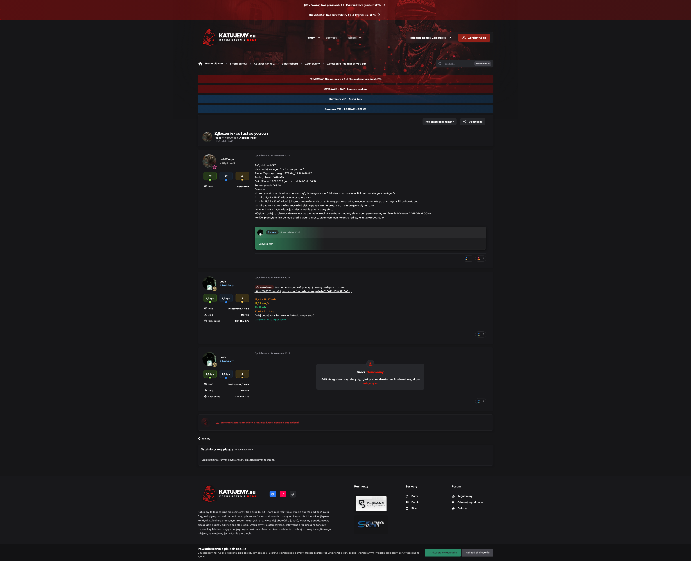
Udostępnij (475, 121)
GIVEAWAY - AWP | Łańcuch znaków (345, 89)
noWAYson (227, 159)
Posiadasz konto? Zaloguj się (428, 37)
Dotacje (462, 508)
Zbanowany (312, 63)
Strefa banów (238, 63)
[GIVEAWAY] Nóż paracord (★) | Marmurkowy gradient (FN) (342, 5)
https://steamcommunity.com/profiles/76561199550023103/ (347, 217)
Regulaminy (464, 496)
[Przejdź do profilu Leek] (260, 232)
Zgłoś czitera (290, 63)
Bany (414, 496)
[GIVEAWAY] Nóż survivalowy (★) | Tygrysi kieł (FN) (342, 15)
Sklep (414, 508)
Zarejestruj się (476, 37)
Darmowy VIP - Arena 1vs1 (345, 98)
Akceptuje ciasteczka (444, 552)
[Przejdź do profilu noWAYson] (207, 137)
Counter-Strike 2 (264, 63)
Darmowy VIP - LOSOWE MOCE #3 (345, 109)
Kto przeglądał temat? (439, 121)
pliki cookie (244, 552)
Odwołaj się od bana (470, 502)
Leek (223, 281)
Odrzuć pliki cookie (477, 552)
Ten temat (481, 64)
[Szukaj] (440, 63)
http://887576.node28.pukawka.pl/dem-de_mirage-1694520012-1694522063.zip (303, 291)
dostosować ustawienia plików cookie (335, 552)
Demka (415, 502)
